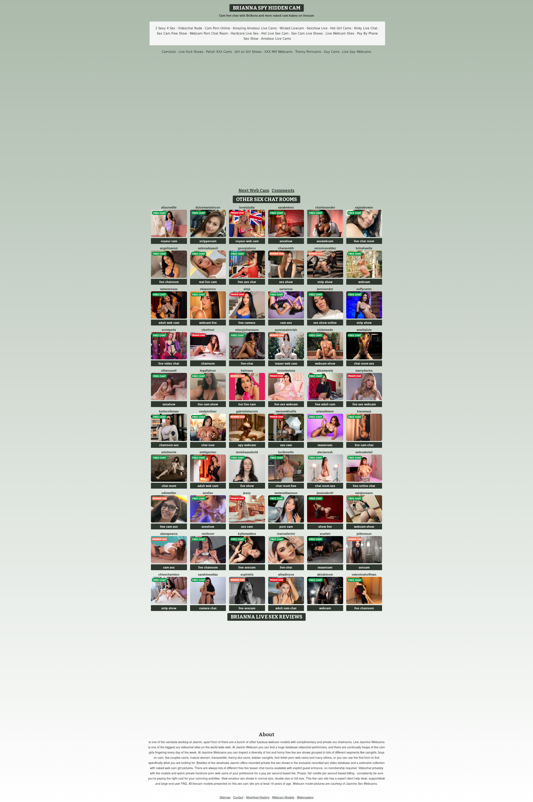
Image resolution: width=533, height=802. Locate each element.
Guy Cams (332, 52)
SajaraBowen (364, 207)
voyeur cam (169, 241)
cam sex (286, 322)
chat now (207, 445)
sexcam (364, 567)
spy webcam (247, 445)
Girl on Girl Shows (248, 52)
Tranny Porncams (308, 52)
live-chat (247, 363)
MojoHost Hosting (257, 797)
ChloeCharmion (168, 574)
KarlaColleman (169, 411)
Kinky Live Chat (365, 28)
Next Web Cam (254, 190)
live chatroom (169, 282)
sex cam (286, 445)
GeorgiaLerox (247, 248)
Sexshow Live (317, 28)
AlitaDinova (286, 574)
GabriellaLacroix (247, 411)
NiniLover (208, 533)
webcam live (208, 322)
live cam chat (364, 445)
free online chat (364, 486)
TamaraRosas (169, 289)
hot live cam (247, 404)
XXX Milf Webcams (278, 52)
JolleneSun (364, 533)
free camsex (246, 322)
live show (247, 486)
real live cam (208, 282)
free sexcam (246, 567)
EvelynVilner (208, 411)
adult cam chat (285, 608)
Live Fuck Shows (191, 52)
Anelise (208, 493)
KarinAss (247, 370)
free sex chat (247, 282)
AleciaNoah (325, 452)
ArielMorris (168, 452)
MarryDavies (364, 370)
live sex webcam (286, 404)
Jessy (247, 493)
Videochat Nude (190, 28)
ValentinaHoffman (364, 574)
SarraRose (286, 289)
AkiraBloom (325, 574)
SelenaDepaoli (208, 248)
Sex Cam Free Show (172, 33)
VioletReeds (325, 330)
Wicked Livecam (292, 28)
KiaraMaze (364, 411)
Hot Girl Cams (340, 28)
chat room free (286, 486)
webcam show (325, 363)
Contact (238, 797)
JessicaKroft (325, 493)
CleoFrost (208, 330)
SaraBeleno (286, 207)
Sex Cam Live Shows (307, 33)
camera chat (208, 608)
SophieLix (247, 574)
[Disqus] (266, 675)
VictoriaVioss (286, 370)
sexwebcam (325, 241)
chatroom (208, 363)
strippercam (207, 241)
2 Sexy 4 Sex (165, 28)
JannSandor (325, 289)
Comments (283, 190)
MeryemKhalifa (286, 411)
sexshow (286, 241)
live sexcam (247, 608)
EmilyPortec (208, 452)
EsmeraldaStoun (286, 493)
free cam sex (169, 526)
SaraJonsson (364, 493)
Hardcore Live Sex (245, 33)
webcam (364, 282)
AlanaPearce (169, 533)
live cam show (208, 404)
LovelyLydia (247, 207)
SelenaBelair (364, 452)
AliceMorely (325, 370)
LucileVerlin (286, 452)
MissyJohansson (247, 330)
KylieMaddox (247, 533)
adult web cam (169, 322)
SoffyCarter (364, 289)
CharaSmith (286, 248)
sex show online (325, 322)
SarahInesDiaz (208, 574)
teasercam (325, 445)
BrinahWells (364, 248)
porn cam (286, 526)
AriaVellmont (325, 411)
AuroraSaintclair (286, 330)
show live (325, 526)
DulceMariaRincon (208, 207)
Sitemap (225, 797)
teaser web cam (286, 363)
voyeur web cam (247, 241)
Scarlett (325, 533)
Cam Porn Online (217, 28)
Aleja (247, 289)
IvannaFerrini (286, 533)
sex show (286, 282)
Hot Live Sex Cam (275, 33)
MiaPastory (208, 289)
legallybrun (208, 370)
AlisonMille (169, 207)
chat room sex (364, 363)
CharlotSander (325, 207)
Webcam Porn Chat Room (209, 33)
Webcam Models (283, 797)
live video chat (168, 363)
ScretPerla (169, 330)
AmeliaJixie (364, 330)
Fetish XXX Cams (219, 52)
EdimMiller (169, 493)
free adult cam (325, 404)
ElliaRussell (169, 370)
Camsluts (169, 52)
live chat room (364, 241)
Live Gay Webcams (356, 52)
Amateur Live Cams (276, 39)
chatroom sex (169, 445)
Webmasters (305, 797)
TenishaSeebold (247, 452)
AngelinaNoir (169, 248)
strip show (325, 282)
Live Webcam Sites (340, 33)
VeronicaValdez (325, 248)
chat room (169, 486)
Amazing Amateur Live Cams (255, 28)
